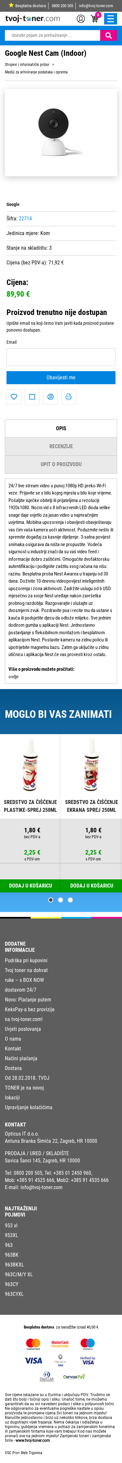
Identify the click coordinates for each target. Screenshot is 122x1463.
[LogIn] (81, 18)
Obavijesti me (61, 377)
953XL (11, 1235)
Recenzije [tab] (61, 446)
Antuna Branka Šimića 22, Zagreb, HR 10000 (51, 1141)
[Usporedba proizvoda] (32, 397)
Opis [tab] (61, 428)
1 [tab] (50, 900)
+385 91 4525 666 (35, 1180)
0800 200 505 (62, 5)
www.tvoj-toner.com (33, 1440)
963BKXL (14, 1265)
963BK (12, 1255)
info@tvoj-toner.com (96, 5)
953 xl (11, 1225)
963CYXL (14, 1294)
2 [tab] (60, 900)
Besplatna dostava (30, 5)
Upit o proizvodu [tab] (61, 464)
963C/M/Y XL (19, 1274)
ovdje (13, 677)
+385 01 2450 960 (72, 1173)
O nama (13, 1039)
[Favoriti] (14, 397)
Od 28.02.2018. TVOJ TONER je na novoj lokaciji (27, 1088)
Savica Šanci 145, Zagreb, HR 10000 (42, 1160)
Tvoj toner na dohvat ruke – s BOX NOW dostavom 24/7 (26, 980)
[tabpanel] (30, 813)
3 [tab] (70, 900)
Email (12, 342)
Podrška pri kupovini (26, 960)
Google (13, 204)
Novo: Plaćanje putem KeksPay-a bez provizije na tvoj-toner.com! (30, 1009)
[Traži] (108, 35)
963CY (11, 1284)
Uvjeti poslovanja (23, 1029)
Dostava (13, 1068)
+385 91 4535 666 (90, 1180)
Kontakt (13, 1049)
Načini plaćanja (21, 1058)
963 (9, 1245)
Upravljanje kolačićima (28, 1107)
